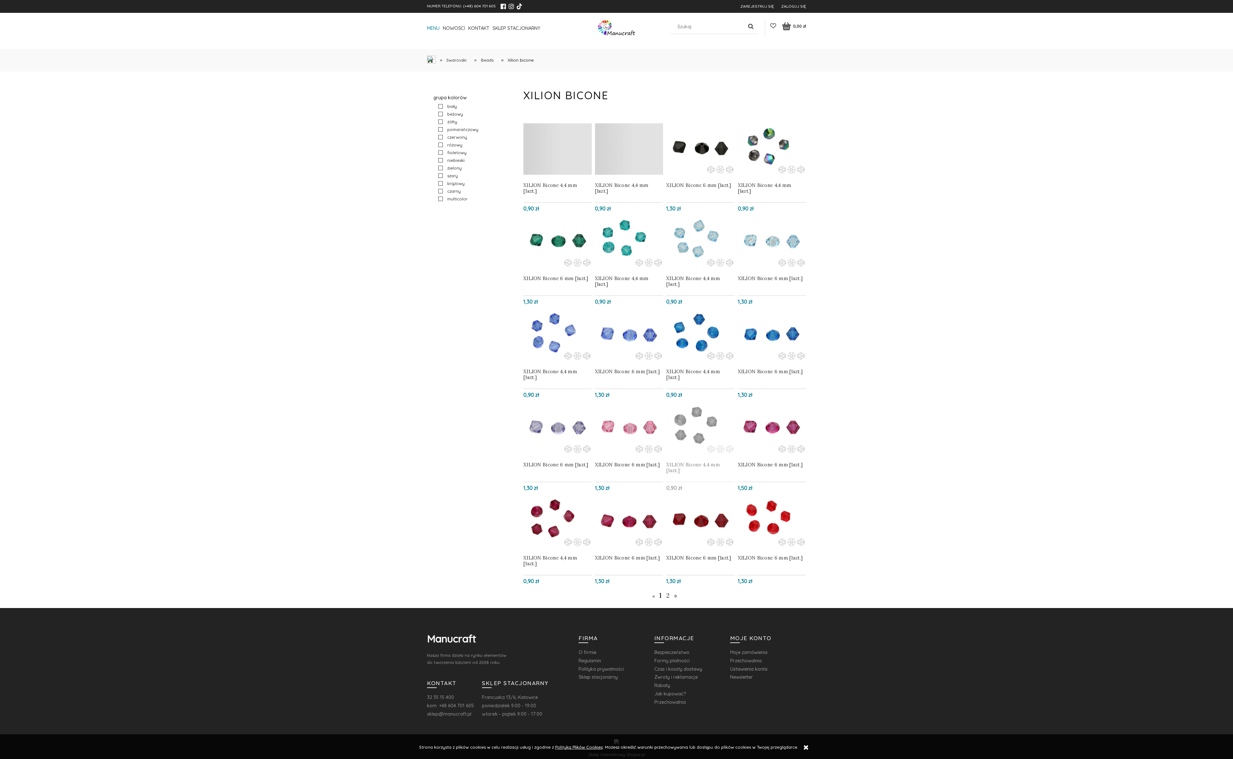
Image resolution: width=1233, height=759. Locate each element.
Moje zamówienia (748, 652)
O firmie (587, 652)
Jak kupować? (670, 694)
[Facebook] (503, 6)
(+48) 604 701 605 (479, 6)
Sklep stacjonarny (598, 677)
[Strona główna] (616, 29)
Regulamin (590, 661)
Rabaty (662, 685)
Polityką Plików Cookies (579, 747)
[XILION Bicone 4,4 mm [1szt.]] (557, 149)
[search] (751, 26)
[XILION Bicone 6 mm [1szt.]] (700, 149)
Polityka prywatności (601, 669)
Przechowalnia (670, 702)
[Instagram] (511, 6)
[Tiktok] (519, 6)
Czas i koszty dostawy (678, 669)
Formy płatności (672, 661)
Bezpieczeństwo (671, 652)
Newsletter (741, 677)
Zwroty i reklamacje (676, 677)
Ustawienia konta (748, 669)
